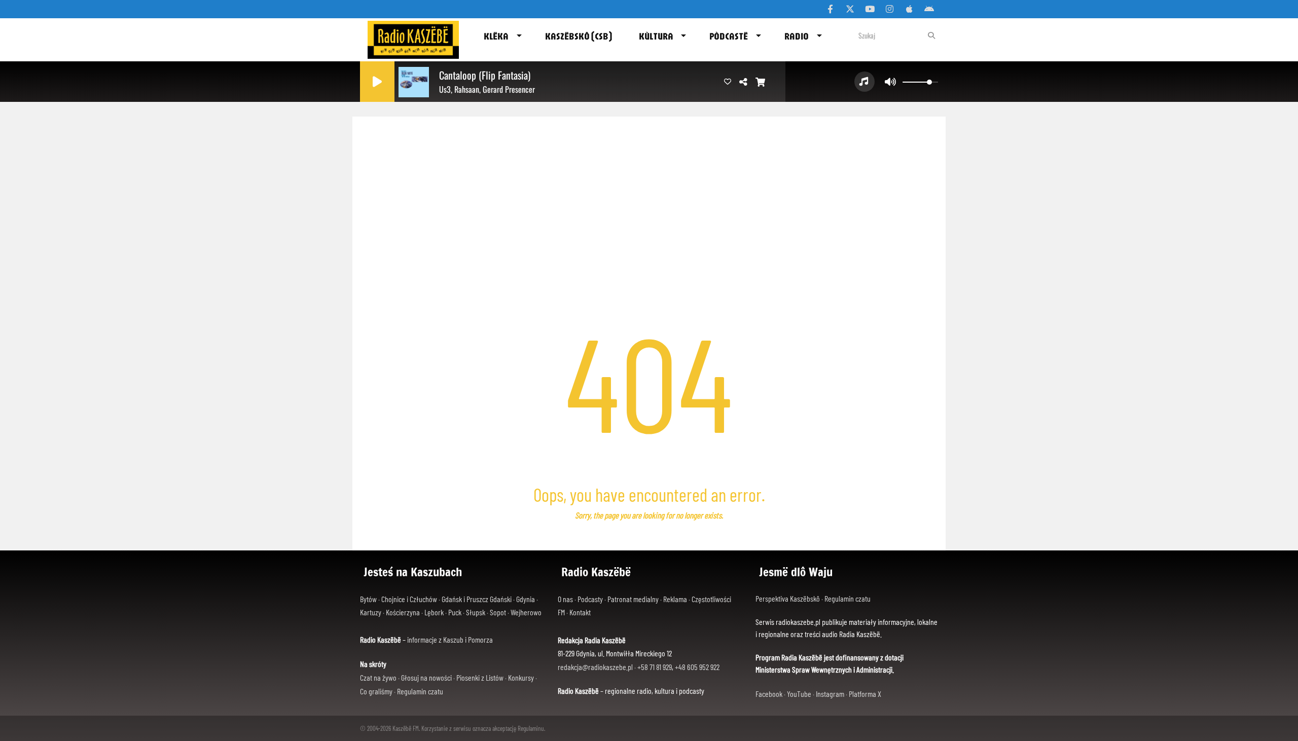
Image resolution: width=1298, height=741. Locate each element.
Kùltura (656, 36)
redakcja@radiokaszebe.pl (595, 667)
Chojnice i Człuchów (409, 599)
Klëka (496, 36)
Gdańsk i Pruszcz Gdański (477, 599)
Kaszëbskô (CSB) (578, 36)
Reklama (675, 599)
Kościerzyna (403, 612)
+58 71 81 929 (654, 667)
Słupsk (475, 612)
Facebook (768, 693)
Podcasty (590, 599)
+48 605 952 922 (697, 667)
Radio (796, 36)
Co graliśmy (376, 691)
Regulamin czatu (420, 691)
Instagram (830, 693)
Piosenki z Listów (479, 677)
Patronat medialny (633, 599)
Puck (454, 612)
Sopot (498, 612)
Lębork (434, 612)
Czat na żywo (378, 677)
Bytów (368, 599)
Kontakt (580, 612)
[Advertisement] (649, 193)
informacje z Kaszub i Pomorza (450, 639)
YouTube (799, 693)
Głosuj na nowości (426, 677)
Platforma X (865, 693)
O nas (565, 599)
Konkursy (521, 677)
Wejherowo (526, 612)
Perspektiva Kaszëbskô (788, 598)
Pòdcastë (728, 36)
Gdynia (525, 599)
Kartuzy (370, 612)
